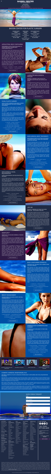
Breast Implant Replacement (10, 451)
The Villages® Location (3, 450)
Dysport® (24, 438)
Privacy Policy (29, 472)
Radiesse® (24, 435)
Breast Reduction (18, 317)
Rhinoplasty (10, 425)
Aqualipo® (11, 66)
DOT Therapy (25, 427)
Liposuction (5, 66)
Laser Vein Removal (35, 164)
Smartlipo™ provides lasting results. (8, 237)
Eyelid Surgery (10, 432)
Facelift (15, 127)
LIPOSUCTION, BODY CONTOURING (12, 44)
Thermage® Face (25, 426)
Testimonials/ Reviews (3, 427)
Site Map (2, 451)
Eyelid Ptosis (10, 439)
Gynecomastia (13, 318)
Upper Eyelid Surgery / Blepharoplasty (13, 125)
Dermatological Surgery (43, 345)
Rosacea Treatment (42, 348)
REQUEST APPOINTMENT (25, 6)
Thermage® (38, 160)
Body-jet (18, 129)
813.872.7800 (25, 39)
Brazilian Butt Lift (31, 286)
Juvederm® (24, 434)
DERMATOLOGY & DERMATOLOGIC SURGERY (37, 326)
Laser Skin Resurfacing (24, 431)
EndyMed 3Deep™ (25, 425)
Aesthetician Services (11, 438)
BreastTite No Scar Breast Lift (15, 315)
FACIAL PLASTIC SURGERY (9, 101)
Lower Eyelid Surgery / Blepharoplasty (13, 126)
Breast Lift (7, 315)
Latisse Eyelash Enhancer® (17, 200)
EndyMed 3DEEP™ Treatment (41, 159)
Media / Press (3, 430)
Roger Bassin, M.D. (4, 422)
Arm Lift (36, 287)
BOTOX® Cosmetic (25, 433)
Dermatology (33, 421)
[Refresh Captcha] (42, 416)
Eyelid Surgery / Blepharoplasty (13, 123)
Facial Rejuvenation (11, 422)
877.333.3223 (25, 5)
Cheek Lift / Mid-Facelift (8, 127)
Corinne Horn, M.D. (4, 424)
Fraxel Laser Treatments (13, 197)
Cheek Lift (9, 437)
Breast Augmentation (6, 314)
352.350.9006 (35, 37)
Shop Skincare (4, 442)
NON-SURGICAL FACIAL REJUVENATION (8, 172)
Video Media (3, 433)
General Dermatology (33, 345)
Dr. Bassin (29, 377)
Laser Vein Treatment (15, 193)
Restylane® (24, 437)
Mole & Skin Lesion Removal (33, 350)
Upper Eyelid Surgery (10, 434)
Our (28, 142)
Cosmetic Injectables (7, 200)
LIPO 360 (30, 207)
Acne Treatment (43, 346)
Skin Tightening (18, 428)
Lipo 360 (15, 66)
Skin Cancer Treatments (35, 352)
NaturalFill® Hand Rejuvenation (25, 450)
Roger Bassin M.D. (4, 377)
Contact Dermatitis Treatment (43, 349)
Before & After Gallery (4, 435)
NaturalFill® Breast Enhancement (17, 314)
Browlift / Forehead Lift (15, 122)
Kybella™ (8, 193)
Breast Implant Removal (10, 448)
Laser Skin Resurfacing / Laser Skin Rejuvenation (38, 162)
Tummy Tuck (34, 283)
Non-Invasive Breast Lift (9, 317)
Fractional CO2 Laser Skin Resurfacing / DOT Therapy (38, 163)
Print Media (3, 432)
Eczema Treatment (34, 348)
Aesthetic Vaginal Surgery (32, 445)
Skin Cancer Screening (44, 350)
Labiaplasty (32, 449)
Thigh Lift (40, 287)
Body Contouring (18, 422)
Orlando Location (3, 447)
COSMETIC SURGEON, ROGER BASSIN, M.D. (14, 373)
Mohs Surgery (43, 352)
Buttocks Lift (17, 434)
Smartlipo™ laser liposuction (15, 239)
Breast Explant (10, 449)
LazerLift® (8, 122)
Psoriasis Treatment (32, 349)
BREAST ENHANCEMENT (9, 295)
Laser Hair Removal (26, 454)
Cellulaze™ (17, 431)
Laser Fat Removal (18, 68)
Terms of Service (34, 472)
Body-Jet (6, 68)
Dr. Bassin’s (5, 386)
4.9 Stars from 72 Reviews (44, 435)
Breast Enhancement (11, 441)
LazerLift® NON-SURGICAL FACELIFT (35, 75)
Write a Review (44, 438)
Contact (3, 443)
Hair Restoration (32, 442)
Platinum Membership (3, 429)
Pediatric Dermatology (35, 346)
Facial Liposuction (11, 426)
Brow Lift (9, 431)
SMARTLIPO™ (6, 233)
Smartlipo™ (12, 56)
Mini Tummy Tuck (34, 285)
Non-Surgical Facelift (13, 194)
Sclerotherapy (42, 164)
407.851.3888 (16, 37)
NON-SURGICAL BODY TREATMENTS (37, 136)
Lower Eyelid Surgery (10, 436)
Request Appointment (3, 438)
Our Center (3, 421)
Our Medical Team (4, 425)
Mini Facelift (10, 424)
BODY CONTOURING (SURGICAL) (36, 262)
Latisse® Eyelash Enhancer (25, 442)
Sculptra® (24, 436)
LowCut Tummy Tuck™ (41, 283)
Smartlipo (18, 237)
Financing (3, 440)
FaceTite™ (9, 430)
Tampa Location (3, 448)
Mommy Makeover (42, 285)
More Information (12, 70)
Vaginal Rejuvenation (32, 448)
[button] (4, 18)
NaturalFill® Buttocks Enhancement (42, 286)
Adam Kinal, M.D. (3, 423)
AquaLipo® (8, 129)
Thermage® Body (25, 449)
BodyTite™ (11, 68)
